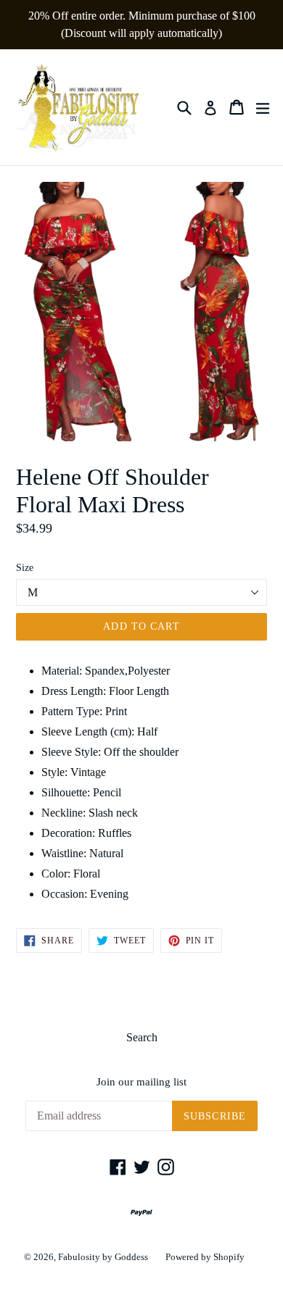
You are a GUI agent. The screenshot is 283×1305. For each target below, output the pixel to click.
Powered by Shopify (205, 1256)
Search (141, 1037)
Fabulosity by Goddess (103, 1256)
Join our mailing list (141, 1082)
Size (24, 567)
